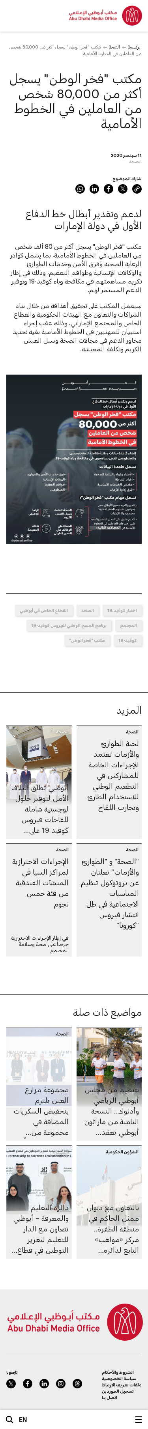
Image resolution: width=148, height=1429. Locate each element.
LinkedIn (94, 189)
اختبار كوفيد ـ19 (122, 610)
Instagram (61, 1383)
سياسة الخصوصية (119, 1378)
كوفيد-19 (127, 640)
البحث (9, 1419)
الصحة (114, 46)
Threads (77, 1383)
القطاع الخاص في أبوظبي (44, 610)
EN (23, 1419)
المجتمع (128, 625)
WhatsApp (80, 189)
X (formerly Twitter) (122, 189)
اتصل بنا (109, 1397)
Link (137, 189)
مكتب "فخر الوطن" (87, 640)
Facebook (108, 189)
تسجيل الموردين (118, 1391)
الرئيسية (135, 46)
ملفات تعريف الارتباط (122, 1384)
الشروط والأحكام (118, 1372)
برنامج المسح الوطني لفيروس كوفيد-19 (69, 625)
